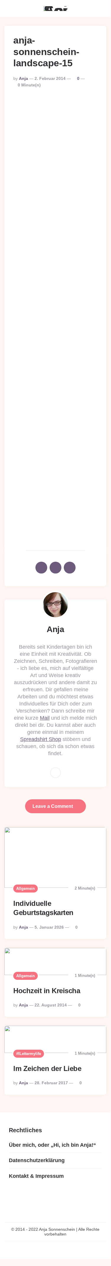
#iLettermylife (28, 1053)
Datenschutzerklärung (37, 1160)
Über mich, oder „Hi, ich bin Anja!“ (52, 1145)
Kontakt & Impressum (36, 1176)
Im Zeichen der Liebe (47, 1068)
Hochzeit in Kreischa (46, 991)
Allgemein (25, 888)
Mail (45, 718)
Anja (23, 78)
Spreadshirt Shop (40, 739)
